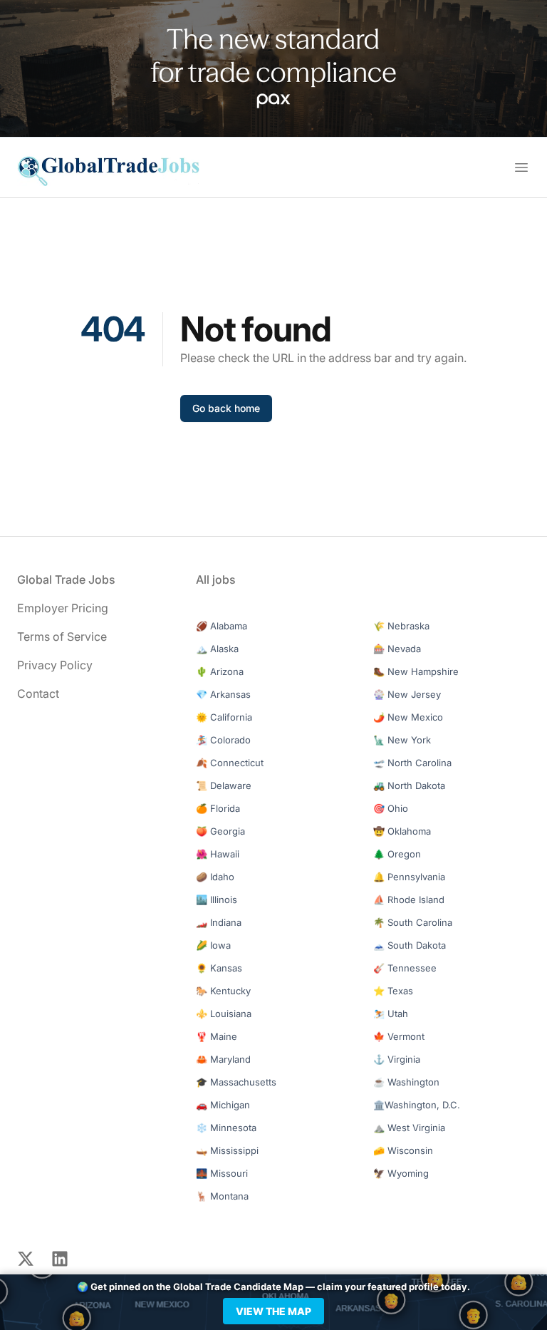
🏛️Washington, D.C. (416, 1104)
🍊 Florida (218, 808)
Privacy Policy (55, 665)
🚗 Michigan (223, 1104)
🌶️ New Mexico (408, 717)
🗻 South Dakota (409, 945)
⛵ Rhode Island (408, 899)
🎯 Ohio (390, 808)
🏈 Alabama (221, 626)
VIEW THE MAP (273, 1311)
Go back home (226, 408)
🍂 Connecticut (230, 762)
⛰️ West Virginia (409, 1127)
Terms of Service (62, 636)
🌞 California (224, 717)
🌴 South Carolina (412, 922)
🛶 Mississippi (227, 1150)
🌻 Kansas (219, 968)
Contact (38, 693)
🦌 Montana (222, 1196)
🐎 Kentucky (223, 990)
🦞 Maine (216, 1036)
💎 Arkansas (223, 694)
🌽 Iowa (213, 945)
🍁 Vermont (398, 1036)
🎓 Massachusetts (236, 1082)
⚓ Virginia (396, 1059)
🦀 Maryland (223, 1059)
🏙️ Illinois (216, 899)
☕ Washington (406, 1082)
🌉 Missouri (222, 1173)
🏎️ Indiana (218, 922)
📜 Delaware (223, 785)
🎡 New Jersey (407, 694)
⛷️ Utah (390, 1013)
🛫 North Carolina (412, 762)
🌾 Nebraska (401, 626)
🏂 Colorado (223, 740)
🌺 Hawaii (217, 854)
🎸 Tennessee (405, 968)
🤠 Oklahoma (402, 831)
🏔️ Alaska (217, 648)
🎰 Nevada (397, 648)
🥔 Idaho (215, 876)
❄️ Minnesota (226, 1127)
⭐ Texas (393, 990)
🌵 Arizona (220, 671)
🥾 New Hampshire (416, 671)
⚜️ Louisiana (223, 1013)
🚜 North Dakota (409, 785)
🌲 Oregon (397, 854)
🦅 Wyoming (401, 1173)
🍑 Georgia (220, 831)
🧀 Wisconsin (403, 1150)
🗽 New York (402, 740)
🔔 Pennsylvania (409, 876)
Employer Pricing (62, 608)
